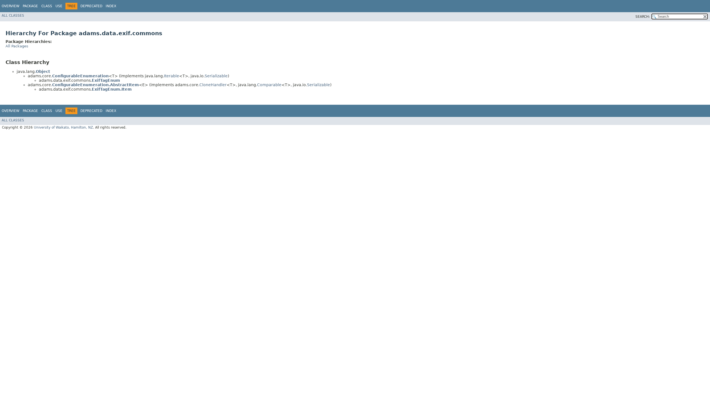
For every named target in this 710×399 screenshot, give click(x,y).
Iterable (171, 76)
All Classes (13, 15)
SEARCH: (642, 17)
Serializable (216, 76)
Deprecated (91, 6)
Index (111, 6)
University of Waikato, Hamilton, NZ (63, 127)
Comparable (269, 85)
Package (30, 6)
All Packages (17, 46)
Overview (10, 6)
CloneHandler (213, 85)
